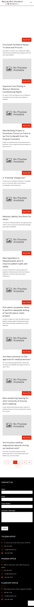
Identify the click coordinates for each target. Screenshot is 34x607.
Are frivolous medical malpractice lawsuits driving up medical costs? (16, 445)
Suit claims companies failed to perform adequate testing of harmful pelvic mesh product (16, 311)
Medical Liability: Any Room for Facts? (17, 217)
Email (3, 496)
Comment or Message (8, 510)
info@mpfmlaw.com (10, 549)
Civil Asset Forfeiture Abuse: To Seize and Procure (16, 46)
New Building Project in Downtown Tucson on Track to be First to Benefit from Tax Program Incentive (16, 134)
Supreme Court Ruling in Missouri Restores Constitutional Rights (14, 89)
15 (29, 462)
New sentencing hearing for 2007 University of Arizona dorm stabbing (15, 401)
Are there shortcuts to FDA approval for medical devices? (17, 358)
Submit (5, 528)
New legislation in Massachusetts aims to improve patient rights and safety (15, 262)
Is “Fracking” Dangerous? (14, 178)
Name (3, 489)
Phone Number (5, 503)
